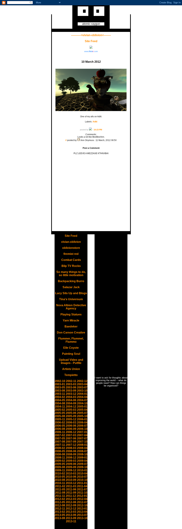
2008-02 (60, 447)
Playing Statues (71, 314)
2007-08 (60, 441)
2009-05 (60, 463)
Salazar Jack (71, 287)
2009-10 (82, 467)
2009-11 (60, 470)
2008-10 (82, 454)
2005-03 (71, 409)
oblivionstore (71, 247)
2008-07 (82, 451)
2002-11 (71, 381)
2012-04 (82, 498)
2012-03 (71, 498)
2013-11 (71, 521)
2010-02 (60, 473)
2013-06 (71, 514)
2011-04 (82, 486)
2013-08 (60, 518)
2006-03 (71, 422)
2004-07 (82, 400)
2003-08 (60, 390)
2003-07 (82, 387)
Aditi (95, 121)
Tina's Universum (71, 299)
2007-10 (82, 441)
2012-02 (60, 498)
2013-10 (82, 518)
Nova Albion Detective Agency (71, 307)
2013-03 (71, 511)
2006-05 (60, 425)
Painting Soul (71, 353)
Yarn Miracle (71, 320)
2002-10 (60, 381)
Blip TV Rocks (71, 265)
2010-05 (60, 476)
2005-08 (60, 416)
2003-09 (71, 390)
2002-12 (82, 381)
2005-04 (82, 409)
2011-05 (60, 489)
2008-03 (71, 447)
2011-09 (71, 492)
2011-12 (71, 495)
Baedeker (71, 326)
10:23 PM (98, 130)
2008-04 (82, 447)
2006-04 (82, 422)
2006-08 (60, 428)
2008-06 (71, 451)
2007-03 (71, 435)
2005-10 (82, 416)
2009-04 (82, 460)
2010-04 (82, 473)
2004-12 (71, 406)
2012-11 (60, 508)
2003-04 (82, 384)
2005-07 (82, 412)
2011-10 (82, 492)
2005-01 (82, 406)
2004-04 (82, 396)
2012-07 (82, 502)
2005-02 (60, 409)
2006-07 (82, 425)
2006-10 (82, 428)
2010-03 (71, 473)
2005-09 (71, 416)
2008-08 (60, 454)
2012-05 (60, 502)
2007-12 (71, 444)
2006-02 (60, 422)
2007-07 (82, 438)
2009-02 (60, 460)
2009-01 (82, 457)
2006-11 (60, 432)
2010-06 (71, 476)
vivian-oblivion (71, 241)
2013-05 (60, 514)
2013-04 (82, 511)
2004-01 (82, 393)
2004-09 (71, 403)
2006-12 (71, 432)
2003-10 (82, 390)
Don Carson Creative (71, 332)
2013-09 (71, 518)
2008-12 (71, 457)
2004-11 (60, 406)
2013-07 (82, 514)
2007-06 (71, 438)
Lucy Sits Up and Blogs (71, 293)
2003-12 (71, 393)
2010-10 (82, 479)
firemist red (71, 253)
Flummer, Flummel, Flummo (71, 340)
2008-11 (60, 457)
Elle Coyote (71, 347)
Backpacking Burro (71, 281)
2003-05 (60, 387)
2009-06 (71, 463)
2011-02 (60, 486)
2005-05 (60, 412)
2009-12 (71, 470)
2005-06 (71, 412)
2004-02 (60, 396)
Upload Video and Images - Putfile (71, 361)
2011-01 (82, 483)
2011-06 (71, 489)
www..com (91, 51)
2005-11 (60, 419)
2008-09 (71, 454)
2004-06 (71, 400)
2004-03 (71, 396)
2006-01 (82, 419)
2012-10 (82, 505)
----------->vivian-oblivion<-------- (91, 35)
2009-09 (71, 467)
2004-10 (82, 403)
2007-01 (82, 432)
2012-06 (71, 502)
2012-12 (71, 508)
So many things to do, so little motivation (71, 273)
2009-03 (71, 460)
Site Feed (91, 41)
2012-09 (71, 505)
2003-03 (71, 384)
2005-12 (71, 419)
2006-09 (71, 428)
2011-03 (71, 486)
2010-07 (82, 476)
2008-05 (60, 451)
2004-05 (60, 400)
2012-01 (82, 495)
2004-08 (60, 403)
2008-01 (82, 444)
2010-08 (60, 479)
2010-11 (60, 483)
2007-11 (60, 444)
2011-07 (82, 489)
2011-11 (60, 495)
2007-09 (71, 441)
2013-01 (82, 508)
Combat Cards (71, 259)
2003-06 (71, 387)
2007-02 (60, 435)
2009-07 (82, 463)
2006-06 (71, 425)
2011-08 (60, 492)
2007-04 (82, 435)
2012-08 (60, 505)
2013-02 (60, 511)
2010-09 (71, 479)
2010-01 (82, 470)
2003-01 (60, 384)
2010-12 (71, 483)
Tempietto (71, 375)
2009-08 (60, 467)
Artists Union (71, 368)
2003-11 (60, 393)
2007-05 (60, 438)
